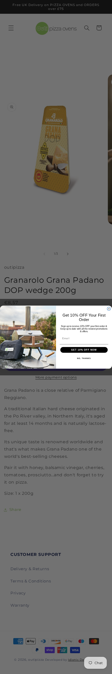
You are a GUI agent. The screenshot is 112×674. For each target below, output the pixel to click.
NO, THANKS (84, 358)
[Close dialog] (108, 308)
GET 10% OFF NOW (84, 350)
